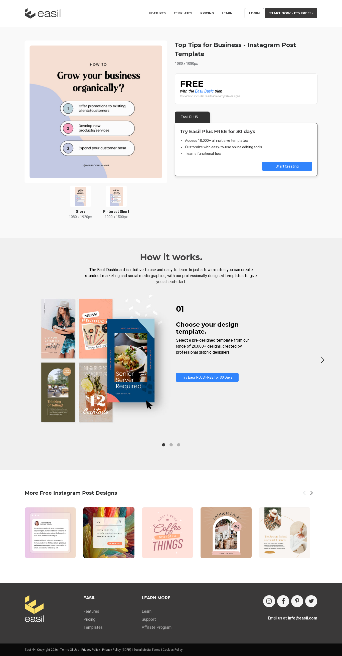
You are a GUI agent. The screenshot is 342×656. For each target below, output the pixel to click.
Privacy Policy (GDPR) (116, 649)
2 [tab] (171, 444)
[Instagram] (269, 601)
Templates (93, 627)
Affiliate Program (157, 627)
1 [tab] (163, 444)
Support (149, 619)
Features (91, 611)
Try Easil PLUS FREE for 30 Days (207, 377)
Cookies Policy (173, 649)
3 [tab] (178, 444)
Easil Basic (204, 91)
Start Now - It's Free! (290, 13)
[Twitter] (311, 601)
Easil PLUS (189, 117)
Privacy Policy (90, 649)
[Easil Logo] (44, 13)
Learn (227, 13)
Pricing (207, 13)
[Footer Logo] (34, 609)
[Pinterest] (297, 601)
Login (254, 13)
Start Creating (287, 166)
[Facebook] (283, 601)
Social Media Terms (146, 649)
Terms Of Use (69, 649)
